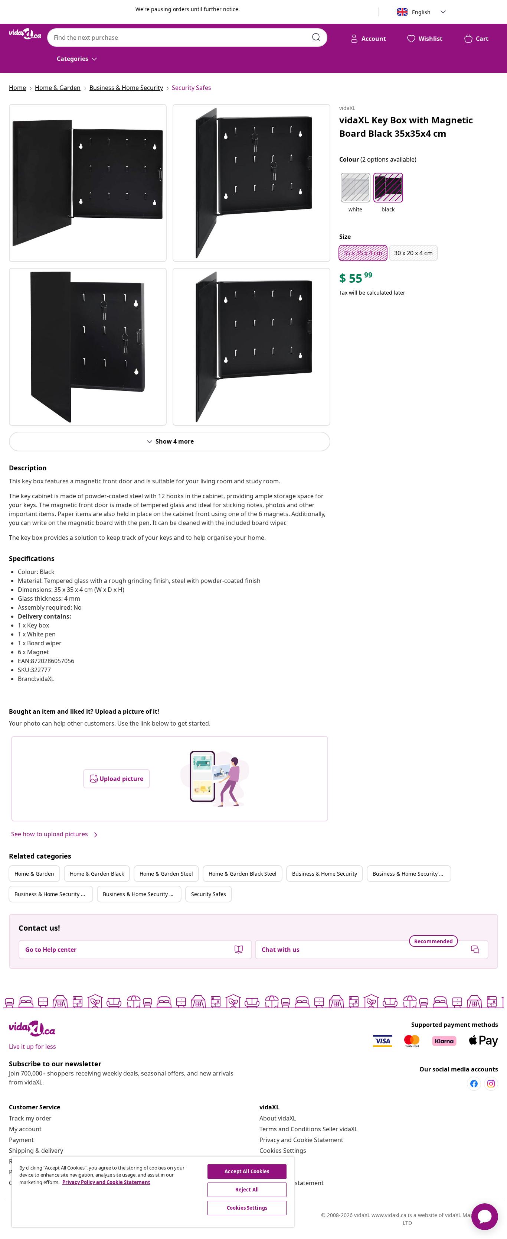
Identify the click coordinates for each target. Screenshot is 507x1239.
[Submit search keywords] (316, 37)
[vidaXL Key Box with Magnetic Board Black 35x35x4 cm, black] (88, 183)
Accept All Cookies (247, 1171)
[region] (153, 1192)
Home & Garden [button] (34, 873)
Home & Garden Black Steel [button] (243, 873)
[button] (355, 197)
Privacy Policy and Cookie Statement (106, 1182)
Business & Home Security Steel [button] (53, 894)
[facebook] (474, 1083)
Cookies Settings (282, 1150)
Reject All (247, 1189)
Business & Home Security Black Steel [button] (142, 894)
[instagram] (491, 1083)
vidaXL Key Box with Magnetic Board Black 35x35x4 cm (406, 126)
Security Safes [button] (208, 894)
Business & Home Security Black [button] (412, 873)
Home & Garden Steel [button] (166, 873)
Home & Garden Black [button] (97, 873)
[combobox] (187, 37)
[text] (356, 280)
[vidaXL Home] (25, 33)
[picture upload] (215, 779)
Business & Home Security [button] (324, 873)
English (421, 12)
